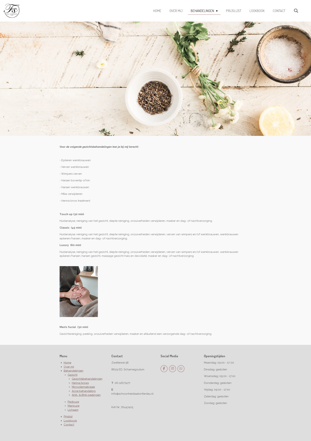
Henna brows (80, 383)
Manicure (73, 405)
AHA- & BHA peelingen (86, 395)
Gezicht (72, 374)
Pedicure (73, 401)
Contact (69, 424)
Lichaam (73, 410)
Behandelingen (73, 370)
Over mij (69, 366)
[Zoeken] (296, 10)
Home (67, 362)
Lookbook (70, 420)
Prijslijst (68, 416)
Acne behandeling (84, 391)
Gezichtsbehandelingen (87, 378)
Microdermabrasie (83, 387)
